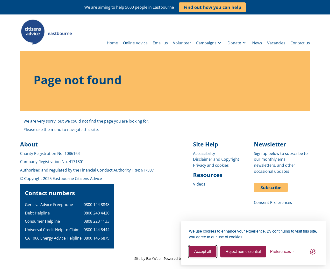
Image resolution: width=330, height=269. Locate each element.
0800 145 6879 (96, 238)
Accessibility (204, 153)
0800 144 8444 (96, 229)
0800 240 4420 (96, 213)
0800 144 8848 (96, 204)
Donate (234, 43)
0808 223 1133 (96, 221)
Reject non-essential (243, 251)
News (257, 43)
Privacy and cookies (211, 165)
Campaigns (206, 43)
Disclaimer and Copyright (216, 159)
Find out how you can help (212, 7)
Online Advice (135, 43)
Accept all (202, 251)
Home (112, 43)
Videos (199, 184)
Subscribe (270, 187)
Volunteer (182, 43)
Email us (160, 43)
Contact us (300, 43)
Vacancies (276, 43)
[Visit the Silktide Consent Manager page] (312, 251)
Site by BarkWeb (147, 258)
